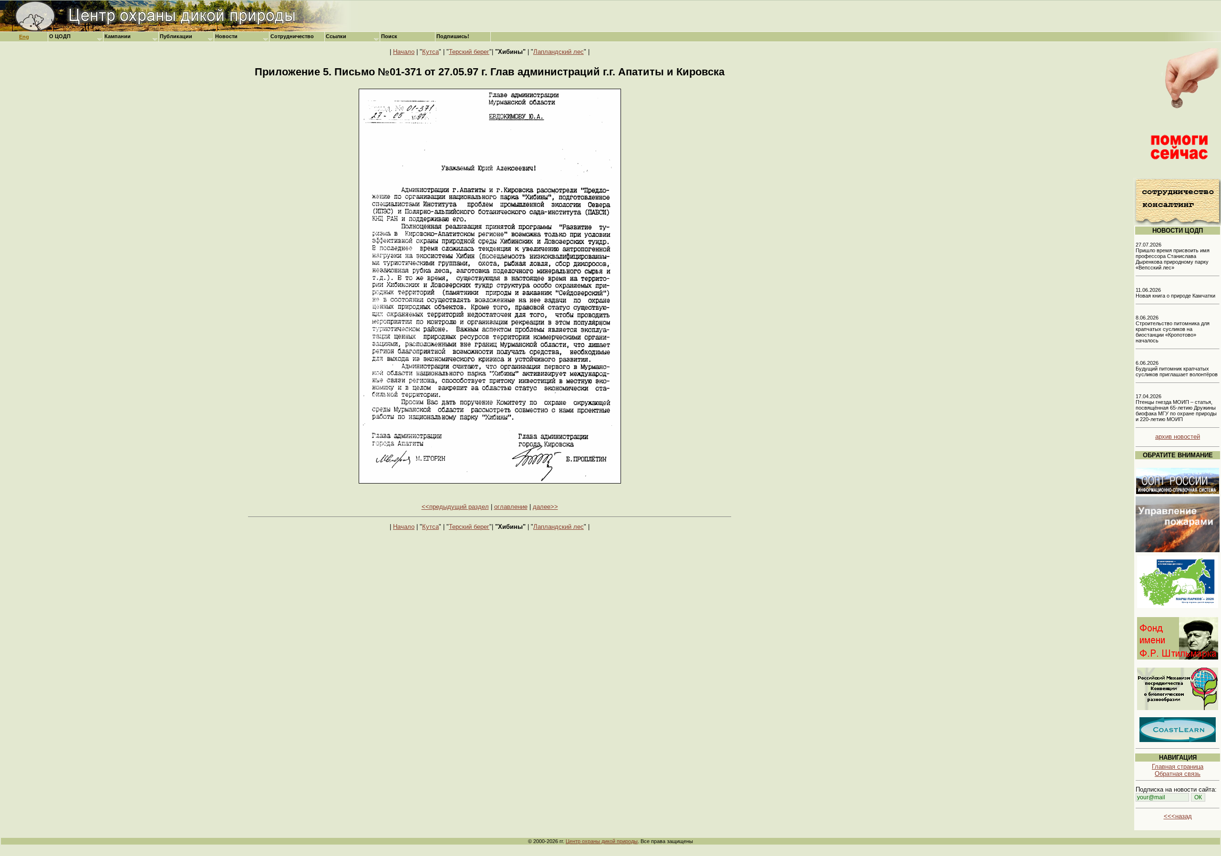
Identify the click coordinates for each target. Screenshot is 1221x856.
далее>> (545, 506)
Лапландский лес (558, 51)
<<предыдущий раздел (455, 506)
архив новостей (1177, 436)
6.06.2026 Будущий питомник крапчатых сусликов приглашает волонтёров (1177, 368)
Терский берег (469, 51)
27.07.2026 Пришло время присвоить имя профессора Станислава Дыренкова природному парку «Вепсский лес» (1173, 256)
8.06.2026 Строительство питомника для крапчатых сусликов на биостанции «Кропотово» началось (1173, 329)
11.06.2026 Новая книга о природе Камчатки (1175, 293)
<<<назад (1178, 816)
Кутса (430, 51)
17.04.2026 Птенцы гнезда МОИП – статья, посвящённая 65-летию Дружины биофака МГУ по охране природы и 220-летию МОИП (1176, 407)
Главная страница (1177, 766)
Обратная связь (1177, 773)
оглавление (511, 506)
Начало (403, 51)
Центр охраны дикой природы (602, 841)
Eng (24, 37)
